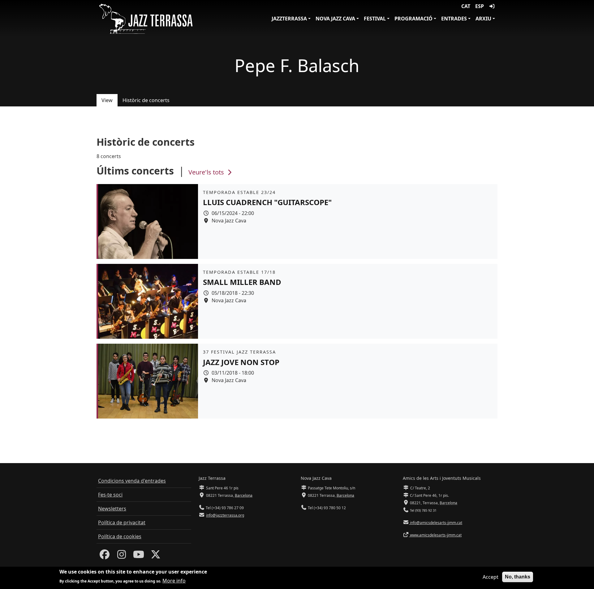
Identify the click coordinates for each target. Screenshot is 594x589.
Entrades (454, 18)
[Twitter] (155, 556)
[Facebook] (104, 556)
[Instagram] (121, 556)
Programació (413, 18)
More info (174, 580)
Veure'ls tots (207, 172)
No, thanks (517, 576)
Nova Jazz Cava (335, 18)
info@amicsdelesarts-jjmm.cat (435, 522)
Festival (375, 18)
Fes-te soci (110, 494)
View (107, 100)
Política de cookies (119, 536)
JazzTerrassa (289, 18)
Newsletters (112, 508)
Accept (490, 577)
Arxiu (483, 18)
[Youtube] (138, 556)
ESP (479, 6)
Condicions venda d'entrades (132, 480)
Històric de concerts (146, 100)
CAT (465, 6)
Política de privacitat (121, 522)
